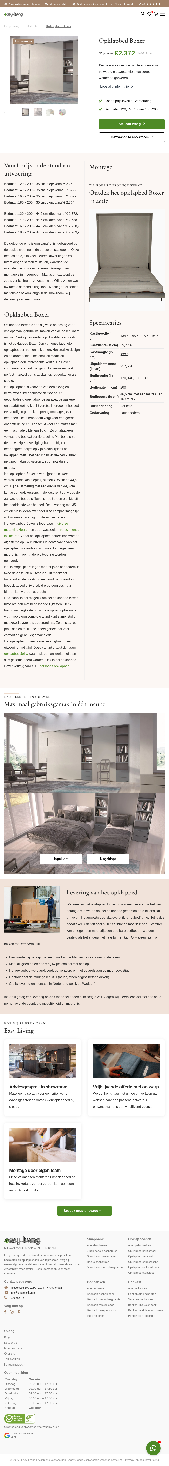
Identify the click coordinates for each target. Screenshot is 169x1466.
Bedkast (134, 1282)
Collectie (33, 26)
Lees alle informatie (114, 86)
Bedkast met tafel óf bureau (145, 1310)
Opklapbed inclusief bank (144, 1267)
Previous (5, 112)
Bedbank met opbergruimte (104, 1299)
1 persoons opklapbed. (53, 666)
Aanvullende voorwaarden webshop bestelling (95, 1460)
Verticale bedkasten (140, 1299)
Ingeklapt (61, 859)
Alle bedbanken (96, 1288)
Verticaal (126, 406)
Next (82, 112)
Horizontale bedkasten (142, 1293)
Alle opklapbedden (139, 1245)
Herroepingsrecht (14, 1364)
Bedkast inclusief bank (142, 1304)
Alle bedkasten (137, 1288)
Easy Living (12, 26)
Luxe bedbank (95, 1315)
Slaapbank (95, 1239)
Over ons (9, 1353)
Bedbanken (96, 1282)
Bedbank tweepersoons (101, 1310)
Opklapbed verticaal (140, 1256)
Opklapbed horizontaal (142, 1250)
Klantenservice (13, 1348)
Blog (7, 1337)
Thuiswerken (12, 1359)
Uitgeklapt (108, 859)
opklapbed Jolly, (16, 653)
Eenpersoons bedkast (141, 1315)
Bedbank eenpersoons (101, 1293)
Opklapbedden (139, 1239)
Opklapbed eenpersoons (143, 1261)
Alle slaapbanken (97, 1245)
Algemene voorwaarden (52, 1460)
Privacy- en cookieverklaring (142, 1460)
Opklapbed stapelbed (141, 1272)
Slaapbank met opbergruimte (105, 1267)
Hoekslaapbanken (98, 1261)
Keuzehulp (10, 1342)
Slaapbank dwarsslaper (101, 1256)
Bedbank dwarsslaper (100, 1304)
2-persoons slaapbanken (102, 1250)
